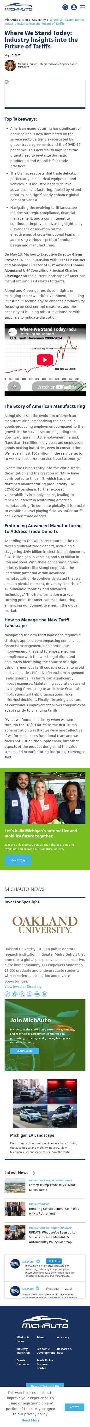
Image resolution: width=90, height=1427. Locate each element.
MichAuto (28, 1288)
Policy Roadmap (61, 1227)
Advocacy (63, 1337)
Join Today (17, 860)
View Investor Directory (23, 986)
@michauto (52, 1288)
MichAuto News (62, 1180)
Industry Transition (23, 1350)
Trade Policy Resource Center (45, 1364)
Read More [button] (30, 1420)
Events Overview (23, 1362)
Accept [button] (74, 1407)
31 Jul (68, 1288)
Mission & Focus (23, 1339)
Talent (41, 1337)
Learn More (24, 1051)
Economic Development (46, 1350)
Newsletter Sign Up (45, 1386)
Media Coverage (40, 1180)
